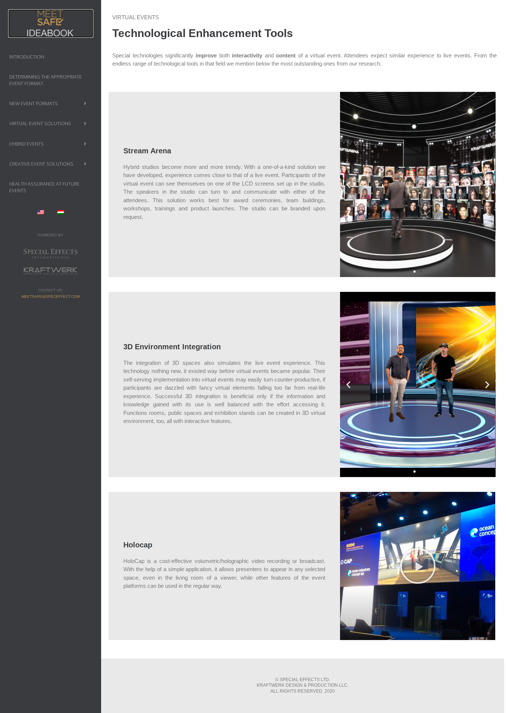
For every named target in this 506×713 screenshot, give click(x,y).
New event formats (33, 103)
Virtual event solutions (40, 123)
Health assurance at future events (44, 187)
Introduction (26, 56)
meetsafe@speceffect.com (50, 296)
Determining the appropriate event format (45, 80)
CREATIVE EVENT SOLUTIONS (41, 163)
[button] (414, 271)
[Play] (417, 566)
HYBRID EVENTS (26, 143)
